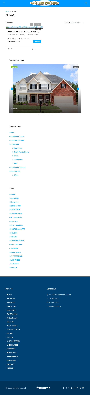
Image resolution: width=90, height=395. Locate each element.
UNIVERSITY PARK (17, 241)
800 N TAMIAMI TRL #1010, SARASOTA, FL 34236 (27, 32)
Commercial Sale (17, 140)
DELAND (13, 233)
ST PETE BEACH (16, 256)
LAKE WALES (15, 260)
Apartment (18, 148)
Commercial (15, 171)
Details (37, 41)
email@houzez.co (55, 306)
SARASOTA (14, 198)
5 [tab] (53, 115)
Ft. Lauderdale (16, 218)
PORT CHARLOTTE (17, 229)
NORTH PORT (15, 206)
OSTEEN (13, 237)
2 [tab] (43, 115)
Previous (12, 89)
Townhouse (18, 160)
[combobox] (77, 22)
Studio (16, 156)
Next (78, 89)
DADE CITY (14, 264)
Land (12, 133)
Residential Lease (17, 137)
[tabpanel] (45, 88)
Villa (15, 164)
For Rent (37, 29)
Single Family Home (21, 152)
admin (12, 49)
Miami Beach (15, 252)
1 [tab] (39, 115)
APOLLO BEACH (16, 225)
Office (16, 175)
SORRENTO (14, 248)
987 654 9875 (53, 299)
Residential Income (17, 167)
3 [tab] (46, 115)
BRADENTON (15, 210)
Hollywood (14, 202)
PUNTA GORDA (16, 214)
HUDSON (13, 268)
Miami (12, 194)
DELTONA (14, 221)
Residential (14, 144)
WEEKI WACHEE (16, 245)
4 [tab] (49, 115)
